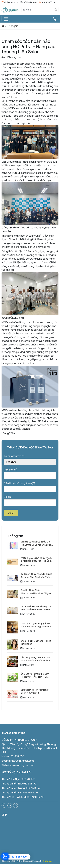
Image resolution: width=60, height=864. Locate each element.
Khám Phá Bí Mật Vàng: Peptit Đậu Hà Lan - (35, 642)
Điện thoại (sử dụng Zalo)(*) (19, 483)
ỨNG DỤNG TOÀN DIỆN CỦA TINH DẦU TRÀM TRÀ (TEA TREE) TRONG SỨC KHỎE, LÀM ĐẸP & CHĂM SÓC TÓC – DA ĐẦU (36, 675)
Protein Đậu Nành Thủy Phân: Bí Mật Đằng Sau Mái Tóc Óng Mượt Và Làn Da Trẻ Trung (36, 559)
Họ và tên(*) (10, 469)
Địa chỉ (7, 496)
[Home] (3, 26)
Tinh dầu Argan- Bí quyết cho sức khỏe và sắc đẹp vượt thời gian (36, 625)
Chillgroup (47, 861)
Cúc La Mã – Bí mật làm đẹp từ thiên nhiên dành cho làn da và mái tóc (36, 608)
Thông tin (12, 26)
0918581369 (17, 756)
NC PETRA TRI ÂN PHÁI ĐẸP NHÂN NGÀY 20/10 (34, 691)
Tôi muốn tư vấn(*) (14, 456)
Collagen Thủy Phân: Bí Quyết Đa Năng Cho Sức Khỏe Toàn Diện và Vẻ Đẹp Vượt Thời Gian (36, 575)
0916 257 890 (19, 856)
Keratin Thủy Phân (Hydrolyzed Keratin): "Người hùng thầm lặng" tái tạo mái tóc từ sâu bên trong (35, 592)
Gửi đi (11, 512)
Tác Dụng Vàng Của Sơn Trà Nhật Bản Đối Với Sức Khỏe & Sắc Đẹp (35, 659)
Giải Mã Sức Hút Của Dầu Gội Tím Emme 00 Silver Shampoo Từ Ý (35, 543)
